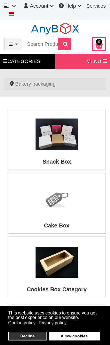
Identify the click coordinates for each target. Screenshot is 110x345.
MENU (94, 61)
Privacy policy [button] (53, 322)
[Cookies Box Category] (57, 261)
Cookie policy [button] (22, 322)
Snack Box (57, 162)
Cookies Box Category (57, 289)
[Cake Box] (57, 198)
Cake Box (56, 225)
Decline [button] (27, 336)
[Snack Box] (57, 134)
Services (96, 6)
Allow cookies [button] (74, 336)
